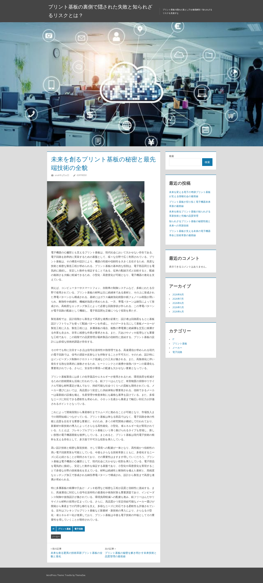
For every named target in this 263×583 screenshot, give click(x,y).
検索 (171, 156)
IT (53, 528)
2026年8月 (178, 294)
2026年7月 (178, 298)
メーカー (56, 536)
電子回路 (78, 528)
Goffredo (82, 175)
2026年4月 (178, 311)
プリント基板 (64, 528)
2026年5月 (178, 307)
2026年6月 (178, 303)
